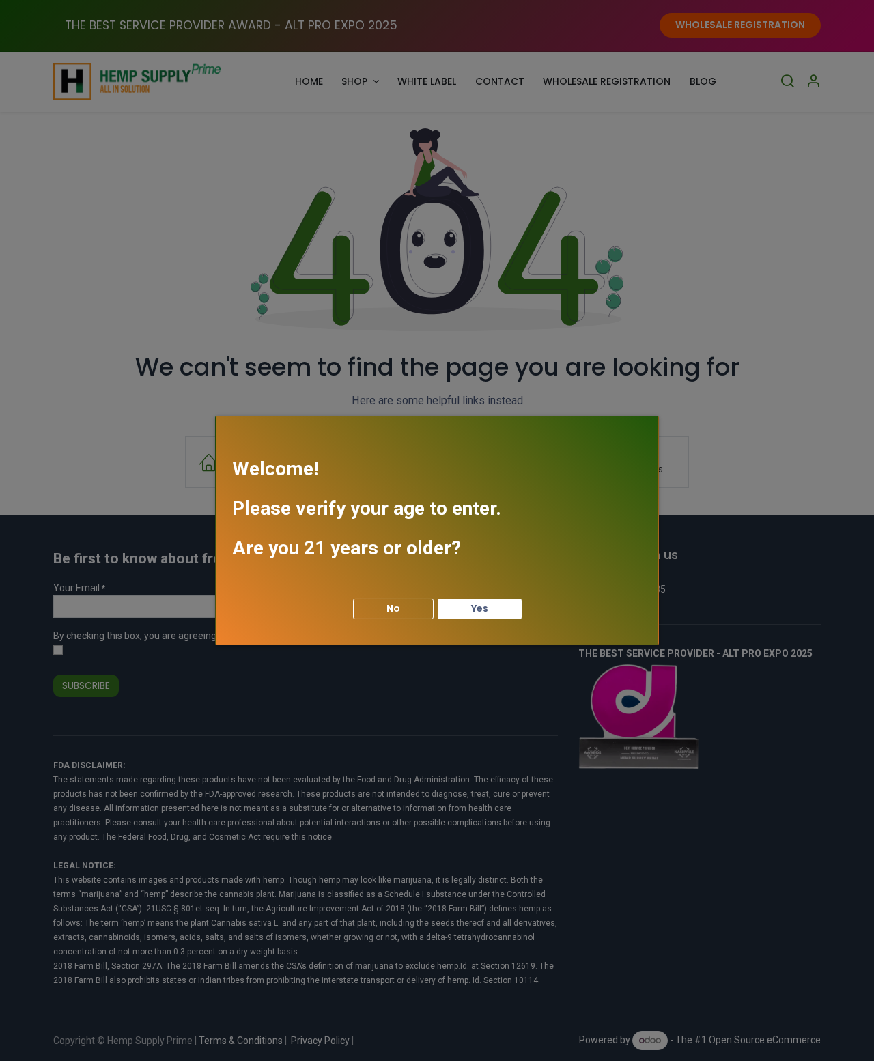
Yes (479, 608)
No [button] (393, 608)
